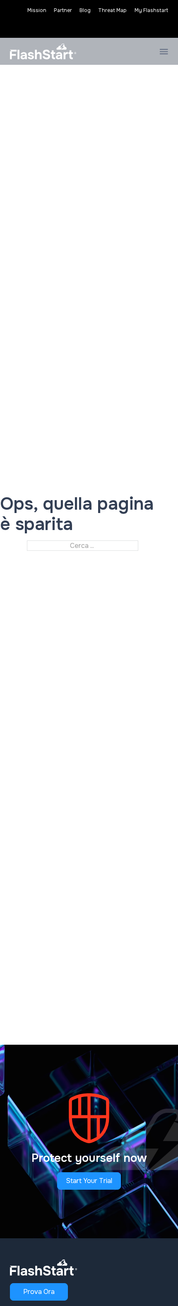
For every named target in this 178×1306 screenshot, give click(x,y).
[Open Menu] (164, 51)
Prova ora (39, 1291)
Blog (85, 10)
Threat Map (112, 10)
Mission (36, 10)
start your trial (89, 1180)
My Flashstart (151, 10)
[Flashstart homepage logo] (43, 51)
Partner (63, 10)
